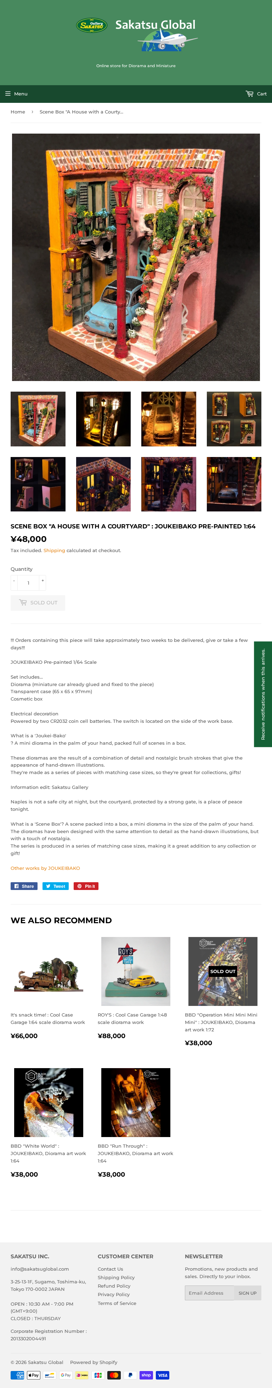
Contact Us (110, 1269)
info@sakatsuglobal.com (40, 1269)
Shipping (54, 550)
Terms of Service (117, 1303)
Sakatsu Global (45, 1362)
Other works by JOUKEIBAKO (45, 868)
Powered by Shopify (93, 1362)
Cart (261, 93)
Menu (21, 93)
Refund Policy (114, 1286)
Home (18, 112)
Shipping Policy (116, 1277)
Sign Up (248, 1293)
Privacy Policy (114, 1294)
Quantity (22, 569)
